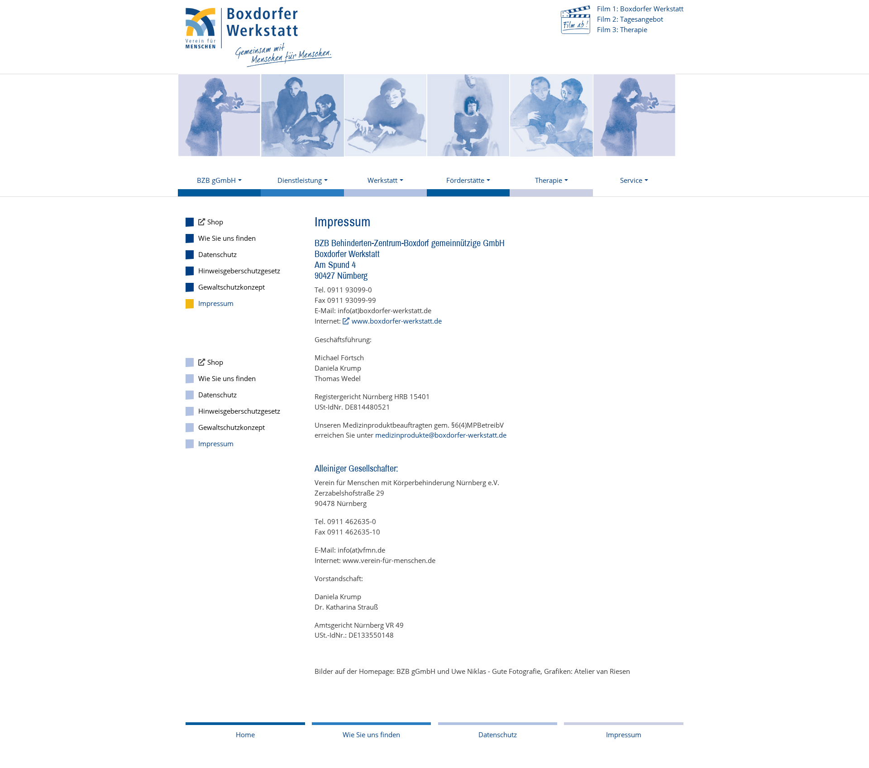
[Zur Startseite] (259, 37)
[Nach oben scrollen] (849, 748)
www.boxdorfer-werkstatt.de (397, 320)
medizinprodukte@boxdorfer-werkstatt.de (440, 434)
